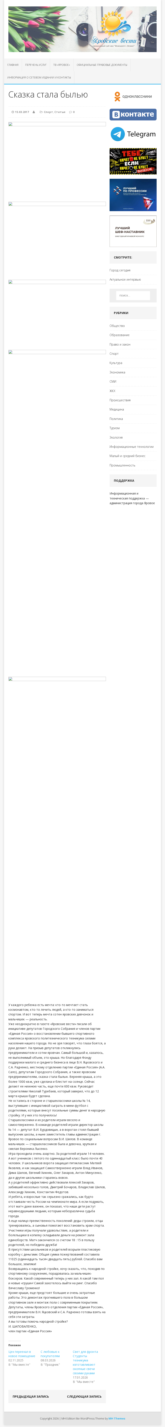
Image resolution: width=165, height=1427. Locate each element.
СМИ (113, 381)
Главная (12, 65)
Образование (120, 335)
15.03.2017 (22, 112)
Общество (117, 326)
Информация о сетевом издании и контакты (39, 77)
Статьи (59, 112)
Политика (116, 419)
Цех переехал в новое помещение (21, 1354)
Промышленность (122, 465)
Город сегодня (120, 270)
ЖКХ (112, 391)
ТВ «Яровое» (61, 65)
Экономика (117, 372)
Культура (116, 363)
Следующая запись (84, 1396)
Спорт (48, 112)
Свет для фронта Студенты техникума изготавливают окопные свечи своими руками (85, 1362)
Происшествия (120, 400)
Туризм (115, 428)
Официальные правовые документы (102, 65)
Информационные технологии (132, 447)
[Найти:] (133, 295)
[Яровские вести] (82, 29)
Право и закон (120, 344)
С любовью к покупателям (50, 1354)
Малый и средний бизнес (127, 456)
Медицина (117, 409)
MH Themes (116, 1418)
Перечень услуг (36, 65)
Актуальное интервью (125, 279)
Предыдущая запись (31, 1396)
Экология (116, 437)
